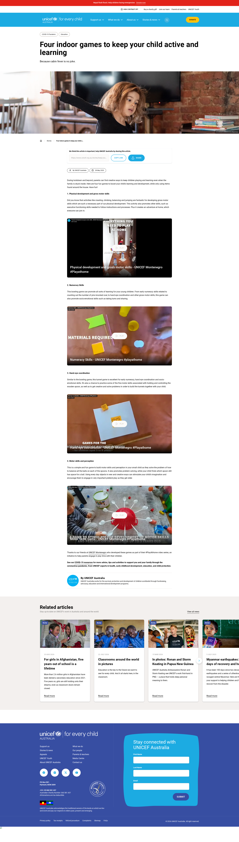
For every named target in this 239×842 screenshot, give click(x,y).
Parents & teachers (81, 754)
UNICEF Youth (46, 758)
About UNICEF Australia (50, 762)
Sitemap (97, 820)
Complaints (86, 820)
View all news (193, 611)
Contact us (77, 762)
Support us (95, 19)
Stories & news (150, 19)
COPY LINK (118, 158)
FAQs (106, 820)
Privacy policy (45, 820)
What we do (114, 19)
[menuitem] (150, 9)
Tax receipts (58, 820)
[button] (166, 20)
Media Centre (78, 758)
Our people (77, 750)
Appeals (43, 754)
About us (131, 19)
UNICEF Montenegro (98, 552)
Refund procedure (72, 820)
